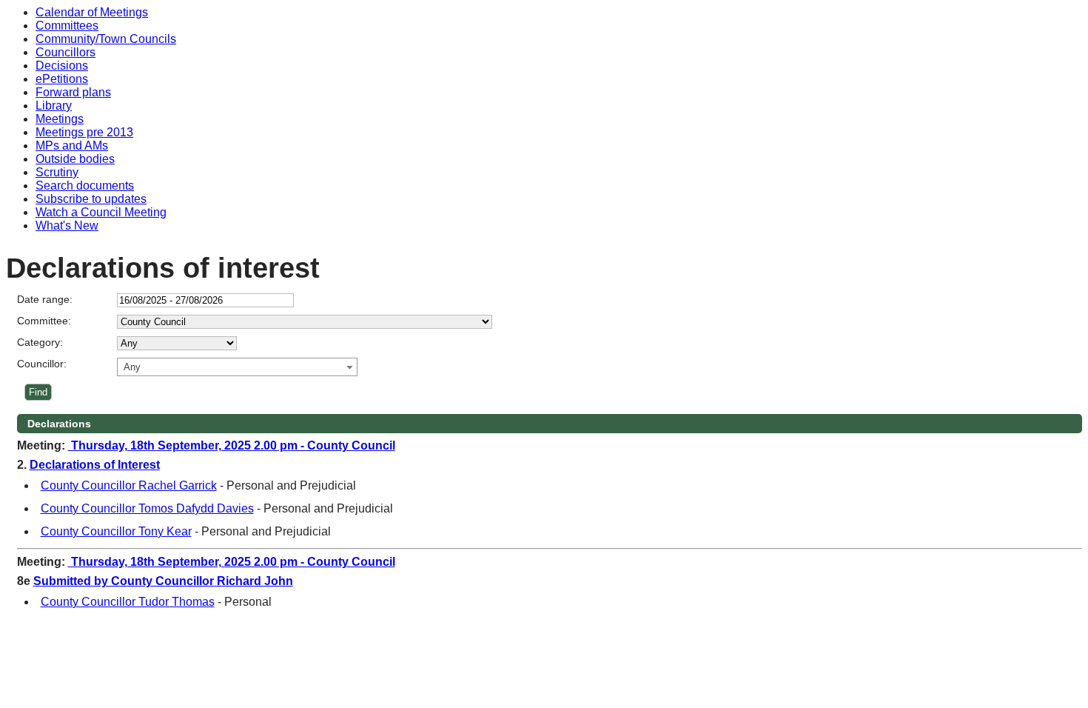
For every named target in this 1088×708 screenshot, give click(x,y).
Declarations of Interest (95, 464)
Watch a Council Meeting (101, 212)
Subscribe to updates (91, 199)
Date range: (45, 299)
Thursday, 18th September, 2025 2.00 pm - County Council (231, 445)
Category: (40, 342)
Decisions (62, 65)
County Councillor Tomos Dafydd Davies (147, 508)
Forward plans (73, 92)
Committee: (44, 321)
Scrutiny (57, 172)
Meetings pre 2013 (84, 132)
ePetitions (62, 79)
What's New (67, 225)
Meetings (60, 119)
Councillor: (42, 364)
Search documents (85, 185)
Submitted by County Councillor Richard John (163, 581)
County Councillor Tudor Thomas (128, 601)
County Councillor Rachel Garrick (129, 485)
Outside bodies (75, 159)
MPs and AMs (72, 145)
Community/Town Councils (106, 39)
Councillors (65, 52)
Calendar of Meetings (92, 12)
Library (54, 105)
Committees (67, 25)
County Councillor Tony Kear (116, 531)
